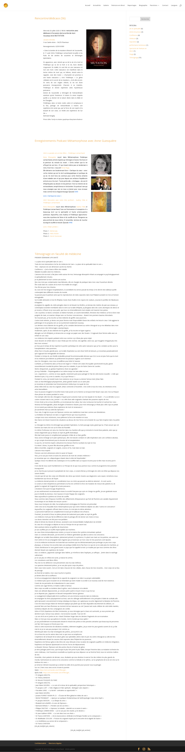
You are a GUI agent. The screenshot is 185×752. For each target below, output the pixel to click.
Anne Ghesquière (49, 157)
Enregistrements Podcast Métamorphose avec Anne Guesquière (75, 141)
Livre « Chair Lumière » (50, 227)
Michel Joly (53, 231)
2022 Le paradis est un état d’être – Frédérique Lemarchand (64, 153)
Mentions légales (55, 743)
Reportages (132, 5)
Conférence (133, 35)
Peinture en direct (118, 5)
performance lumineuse (137, 45)
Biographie (143, 5)
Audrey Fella (80, 207)
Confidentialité (40, 743)
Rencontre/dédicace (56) (50, 18)
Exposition (133, 42)
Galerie (106, 5)
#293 (76, 192)
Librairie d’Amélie (49, 40)
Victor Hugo (65, 168)
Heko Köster (54, 234)
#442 (70, 222)
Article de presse (135, 32)
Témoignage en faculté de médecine (58, 254)
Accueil (87, 5)
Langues (174, 5)
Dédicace (132, 38)
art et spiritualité (135, 29)
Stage (131, 54)
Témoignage (133, 58)
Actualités (97, 5)
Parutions (153, 5)
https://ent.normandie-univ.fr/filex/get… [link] (53, 670)
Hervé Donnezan (56, 236)
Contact (165, 5)
